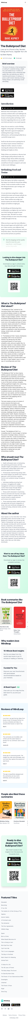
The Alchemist (5, 923)
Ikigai (2, 988)
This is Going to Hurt (7, 942)
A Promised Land (6, 920)
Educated (4, 902)
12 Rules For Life (5, 964)
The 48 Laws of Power (7, 967)
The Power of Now (6, 985)
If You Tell (4, 908)
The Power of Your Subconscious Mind (12, 976)
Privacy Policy (22, 1015)
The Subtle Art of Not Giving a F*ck (11, 911)
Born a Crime (5, 936)
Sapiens (3, 914)
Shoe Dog (4, 991)
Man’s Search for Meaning (8, 957)
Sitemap (5, 1015)
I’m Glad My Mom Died (7, 973)
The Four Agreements (7, 926)
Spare (2, 933)
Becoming (4, 905)
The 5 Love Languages (7, 951)
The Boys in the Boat (7, 954)
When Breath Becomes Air (8, 939)
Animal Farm (4, 960)
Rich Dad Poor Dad (6, 945)
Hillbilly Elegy (5, 929)
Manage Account (5, 2)
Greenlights (4, 979)
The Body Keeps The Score (8, 970)
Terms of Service (13, 1015)
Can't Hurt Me (5, 948)
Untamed (3, 982)
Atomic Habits (5, 917)
